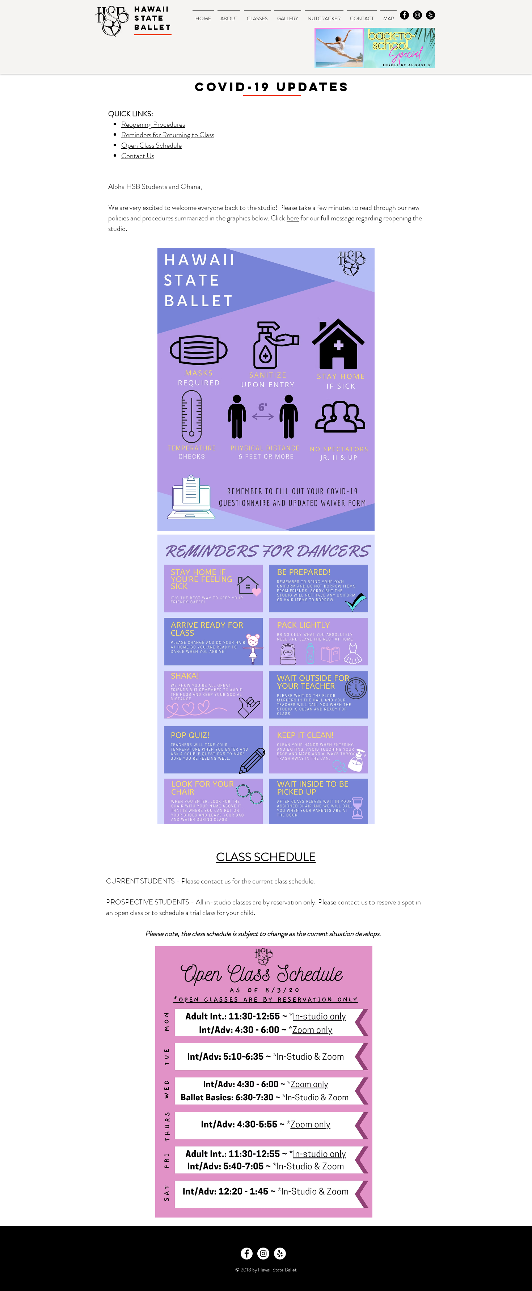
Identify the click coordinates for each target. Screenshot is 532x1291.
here (293, 218)
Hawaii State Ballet (153, 17)
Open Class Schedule (151, 145)
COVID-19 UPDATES (272, 86)
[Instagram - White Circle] (263, 1254)
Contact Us (137, 156)
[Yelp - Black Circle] (430, 15)
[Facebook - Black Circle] (404, 15)
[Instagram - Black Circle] (417, 15)
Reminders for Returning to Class (167, 135)
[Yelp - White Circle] (280, 1254)
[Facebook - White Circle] (247, 1254)
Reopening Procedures (153, 124)
